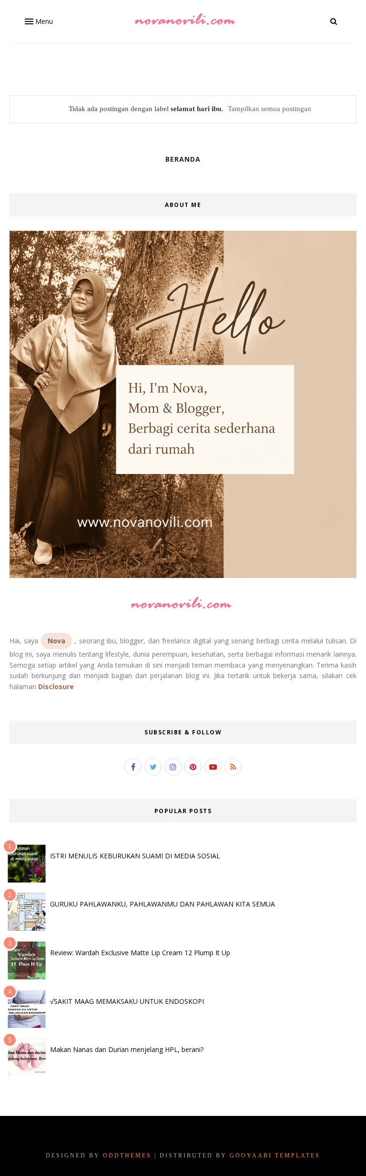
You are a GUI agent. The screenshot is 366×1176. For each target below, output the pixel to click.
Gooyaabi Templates (275, 1155)
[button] (38, 21)
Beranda (183, 159)
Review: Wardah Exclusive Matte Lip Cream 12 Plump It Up (140, 952)
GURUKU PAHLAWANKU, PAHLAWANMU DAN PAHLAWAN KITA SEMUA (162, 903)
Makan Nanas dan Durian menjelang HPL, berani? (126, 1049)
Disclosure (56, 686)
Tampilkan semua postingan (269, 109)
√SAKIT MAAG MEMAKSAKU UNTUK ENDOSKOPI (127, 1001)
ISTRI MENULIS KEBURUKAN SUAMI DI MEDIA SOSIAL (135, 855)
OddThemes (127, 1155)
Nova (56, 640)
